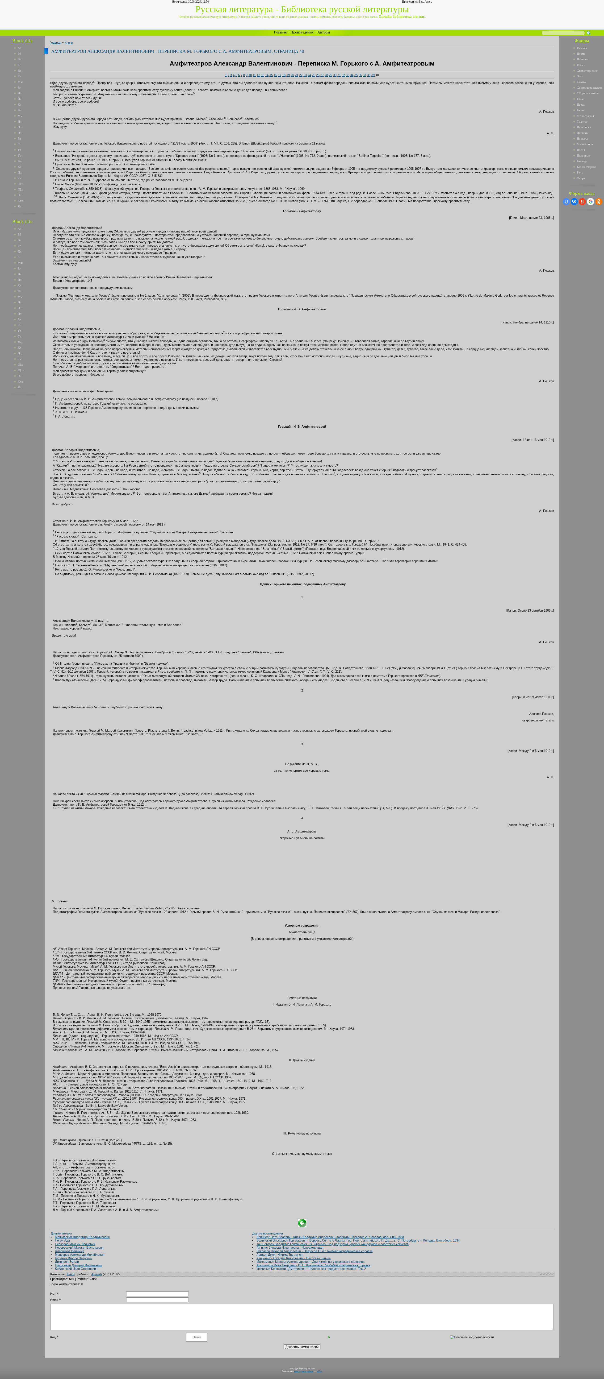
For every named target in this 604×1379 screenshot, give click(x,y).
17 (279, 75)
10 (250, 75)
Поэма (581, 53)
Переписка (584, 127)
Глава (580, 99)
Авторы (323, 32)
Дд (19, 70)
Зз (19, 87)
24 (309, 75)
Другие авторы (61, 1233)
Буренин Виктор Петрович (73, 1258)
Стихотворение (587, 70)
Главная (280, 32)
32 (343, 75)
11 (254, 75)
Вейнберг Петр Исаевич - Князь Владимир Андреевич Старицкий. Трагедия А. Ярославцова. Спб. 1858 (330, 1237)
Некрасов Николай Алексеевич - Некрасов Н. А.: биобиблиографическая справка (314, 1251)
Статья (581, 82)
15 (271, 75)
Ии (19, 93)
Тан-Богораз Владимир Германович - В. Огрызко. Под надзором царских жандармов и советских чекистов (332, 1244)
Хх (19, 167)
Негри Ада (62, 1240)
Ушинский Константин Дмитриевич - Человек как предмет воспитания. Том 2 (311, 1269)
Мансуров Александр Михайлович (79, 1254)
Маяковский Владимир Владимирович (82, 1237)
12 (258, 75)
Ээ (19, 195)
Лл (19, 110)
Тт (19, 150)
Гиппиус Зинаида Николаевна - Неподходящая (289, 1247)
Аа (19, 48)
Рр (19, 138)
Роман (581, 65)
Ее (19, 76)
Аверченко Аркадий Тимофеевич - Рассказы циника (293, 1258)
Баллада (582, 161)
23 (305, 75)
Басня (580, 110)
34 (351, 75)
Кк (19, 104)
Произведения (302, 32)
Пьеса (581, 104)
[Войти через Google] (590, 201)
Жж (20, 82)
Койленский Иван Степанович (76, 1269)
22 (300, 75)
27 (322, 75)
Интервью (583, 155)
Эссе (580, 76)
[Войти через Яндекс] (582, 201)
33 (347, 75)
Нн (19, 121)
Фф (20, 161)
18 (283, 75)
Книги (69, 42)
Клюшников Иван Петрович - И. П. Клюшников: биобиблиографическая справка (313, 1265)
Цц (19, 172)
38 (368, 75)
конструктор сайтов (303, 1371)
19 (288, 75)
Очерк (581, 178)
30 (334, 75)
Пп (19, 133)
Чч (19, 178)
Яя (19, 206)
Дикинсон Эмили (67, 1261)
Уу (19, 155)
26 (317, 75)
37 (364, 75)
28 (326, 75)
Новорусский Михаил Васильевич (79, 1247)
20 (292, 75)
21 (296, 75)
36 (360, 75)
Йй (19, 99)
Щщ (20, 189)
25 (313, 75)
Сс (19, 144)
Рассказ (582, 48)
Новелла (582, 138)
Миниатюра (585, 144)
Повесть (582, 59)
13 (262, 75)
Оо (19, 127)
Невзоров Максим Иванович (75, 1244)
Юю (20, 201)
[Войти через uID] (566, 201)
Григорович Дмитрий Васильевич (78, 1265)
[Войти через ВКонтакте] (574, 201)
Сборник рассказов (589, 87)
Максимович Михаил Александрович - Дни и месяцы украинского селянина (310, 1261)
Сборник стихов (588, 93)
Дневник (582, 133)
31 (339, 75)
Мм (20, 116)
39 (373, 75)
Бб (19, 53)
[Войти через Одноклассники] (598, 201)
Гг (19, 65)
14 (266, 75)
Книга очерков (586, 167)
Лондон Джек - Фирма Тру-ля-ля (279, 1254)
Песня (581, 150)
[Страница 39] (302, 1226)
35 (356, 75)
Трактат (582, 121)
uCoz (319, 1371)
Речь (580, 172)
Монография (585, 116)
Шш (20, 184)
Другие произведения (267, 1233)
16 (275, 75)
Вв (19, 59)
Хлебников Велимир (69, 1251)
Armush (96, 1274)
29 (330, 75)
